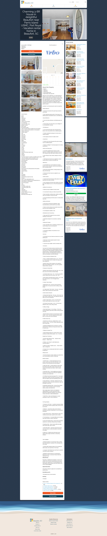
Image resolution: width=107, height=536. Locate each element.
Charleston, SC (69, 522)
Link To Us (37, 527)
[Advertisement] (76, 124)
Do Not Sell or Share (37, 530)
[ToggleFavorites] (62, 44)
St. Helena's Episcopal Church (48, 486)
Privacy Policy (37, 529)
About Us (37, 522)
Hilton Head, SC (69, 527)
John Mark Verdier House (47, 485)
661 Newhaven (79, 109)
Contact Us (37, 524)
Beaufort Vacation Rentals (53, 520)
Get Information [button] (31, 54)
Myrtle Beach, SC (70, 520)
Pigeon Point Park (46, 490)
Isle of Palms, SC (69, 524)
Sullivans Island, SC (69, 525)
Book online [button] (76, 193)
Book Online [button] (31, 51)
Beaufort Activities (53, 524)
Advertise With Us (37, 525)
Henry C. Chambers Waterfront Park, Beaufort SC (51, 483)
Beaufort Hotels (53, 522)
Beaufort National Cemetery (48, 488)
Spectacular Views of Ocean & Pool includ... (74, 219)
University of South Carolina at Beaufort (50, 489)
